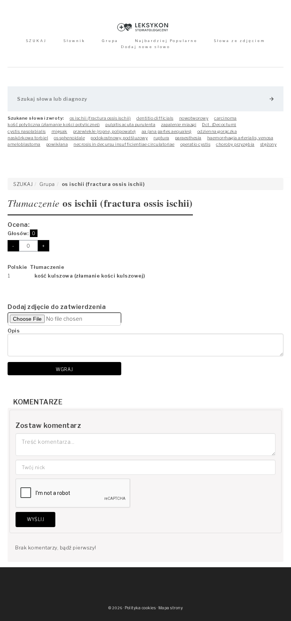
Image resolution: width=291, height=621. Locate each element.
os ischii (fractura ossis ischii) (100, 118)
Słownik (74, 41)
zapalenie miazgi (178, 124)
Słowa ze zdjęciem (239, 41)
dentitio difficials (155, 118)
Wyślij (35, 519)
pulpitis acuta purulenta (130, 124)
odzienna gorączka (217, 131)
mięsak (59, 131)
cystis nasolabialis (27, 131)
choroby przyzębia (235, 144)
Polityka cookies (140, 607)
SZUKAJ (36, 41)
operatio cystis (195, 144)
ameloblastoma (24, 144)
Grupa (110, 41)
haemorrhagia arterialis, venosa (240, 137)
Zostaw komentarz (48, 425)
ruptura (161, 137)
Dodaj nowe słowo (145, 47)
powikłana (57, 144)
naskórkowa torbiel (28, 137)
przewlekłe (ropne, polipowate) (104, 131)
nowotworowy (194, 118)
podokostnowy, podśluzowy (119, 137)
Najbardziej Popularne (166, 41)
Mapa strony (170, 607)
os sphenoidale (69, 137)
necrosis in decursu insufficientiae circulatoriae (124, 144)
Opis (14, 331)
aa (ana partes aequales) (167, 131)
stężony (268, 144)
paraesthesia (188, 137)
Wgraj (64, 369)
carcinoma (225, 118)
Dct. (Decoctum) (219, 124)
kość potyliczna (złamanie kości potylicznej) (54, 124)
